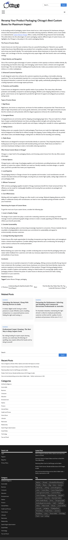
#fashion (38, 482)
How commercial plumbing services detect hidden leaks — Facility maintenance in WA (23, 376)
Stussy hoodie (53, 513)
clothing (47, 487)
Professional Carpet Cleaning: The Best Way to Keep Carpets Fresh (17, 330)
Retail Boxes (39, 513)
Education (3, 396)
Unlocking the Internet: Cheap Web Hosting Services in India (15, 303)
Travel (37, 516)
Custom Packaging (40, 495)
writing (47, 516)
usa (42, 516)
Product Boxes (48, 510)
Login (2, 453)
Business (10, 276)
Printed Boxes (39, 510)
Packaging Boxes (55, 508)
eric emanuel (39, 498)
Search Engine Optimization (8, 427)
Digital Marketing (52, 495)
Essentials (47, 498)
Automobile (4, 387)
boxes (54, 485)
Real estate (4, 421)
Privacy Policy (4, 463)
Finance (3, 406)
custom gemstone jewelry (42, 492)
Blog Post (3, 460)
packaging (24, 279)
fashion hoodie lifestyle (42, 500)
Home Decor (4, 415)
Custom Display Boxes (56, 490)
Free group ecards (59, 500)
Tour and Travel (5, 437)
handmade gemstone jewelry (43, 503)
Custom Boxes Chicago (20, 35)
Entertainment (5, 399)
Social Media (4, 431)
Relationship (4, 424)
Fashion (3, 402)
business (60, 485)
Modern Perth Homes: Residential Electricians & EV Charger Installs (18, 373)
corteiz (37, 490)
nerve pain (38, 508)
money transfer (61, 505)
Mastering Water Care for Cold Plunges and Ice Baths (14, 370)
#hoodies (38, 485)
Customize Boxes (55, 492)
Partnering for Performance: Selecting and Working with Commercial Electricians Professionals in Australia (49, 304)
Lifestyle (3, 418)
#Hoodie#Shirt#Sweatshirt (56, 482)
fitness (51, 500)
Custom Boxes (45, 490)
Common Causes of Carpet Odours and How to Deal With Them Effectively (20, 366)
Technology (4, 434)
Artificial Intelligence (6, 384)
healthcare (60, 503)
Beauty (44, 485)
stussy (46, 513)
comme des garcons (56, 487)
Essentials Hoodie (56, 498)
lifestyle (53, 505)
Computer (3, 393)
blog (50, 485)
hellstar (38, 505)
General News (4, 409)
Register (3, 456)
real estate (57, 510)
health (54, 503)
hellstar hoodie (45, 505)
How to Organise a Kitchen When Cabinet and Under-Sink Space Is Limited (20, 363)
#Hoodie (45, 482)
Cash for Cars (39, 487)
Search (3, 352)
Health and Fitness (6, 412)
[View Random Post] (64, 12)
